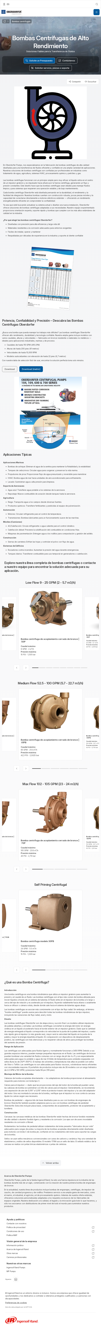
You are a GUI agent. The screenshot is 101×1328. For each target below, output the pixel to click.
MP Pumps (11, 1271)
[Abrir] (97, 12)
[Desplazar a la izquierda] (17, 668)
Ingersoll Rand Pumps (16, 1267)
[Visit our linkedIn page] (15, 1279)
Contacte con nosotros (16, 1223)
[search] (97, 4)
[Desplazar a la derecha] (26, 668)
